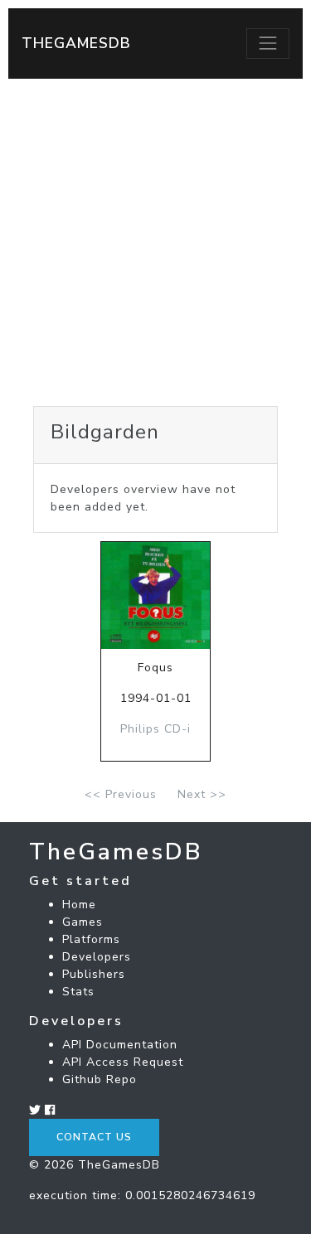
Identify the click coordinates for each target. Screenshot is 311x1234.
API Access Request (122, 1062)
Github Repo (99, 1079)
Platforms (91, 939)
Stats (78, 991)
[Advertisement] (155, 242)
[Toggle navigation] (267, 43)
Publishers (93, 974)
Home (79, 904)
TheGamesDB (76, 43)
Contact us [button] (94, 1137)
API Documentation (119, 1045)
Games (82, 922)
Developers (96, 957)
